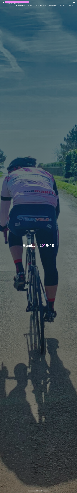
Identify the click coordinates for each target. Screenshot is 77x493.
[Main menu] (73, 2)
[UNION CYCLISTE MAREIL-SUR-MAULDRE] (3, 2)
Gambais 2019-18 (35, 490)
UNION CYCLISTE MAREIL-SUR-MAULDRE (17, 2)
